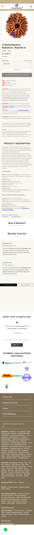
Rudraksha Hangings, (16, 448)
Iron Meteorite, (10, 474)
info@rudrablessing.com (18, 225)
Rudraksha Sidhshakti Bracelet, (21, 439)
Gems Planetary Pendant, (16, 446)
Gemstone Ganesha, (7, 495)
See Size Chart (28, 60)
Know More (17, 235)
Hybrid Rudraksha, (14, 437)
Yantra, (9, 501)
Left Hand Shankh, (12, 487)
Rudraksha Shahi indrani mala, (10, 441)
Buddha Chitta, (5, 454)
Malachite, (4, 472)
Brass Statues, (16, 501)
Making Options (17, 60)
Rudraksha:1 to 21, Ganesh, (17, 431)
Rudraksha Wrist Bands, (13, 456)
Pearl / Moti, (25, 464)
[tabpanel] (17, 327)
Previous (1, 2)
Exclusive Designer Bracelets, (13, 512)
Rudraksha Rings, (23, 452)
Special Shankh (5, 489)
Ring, (26, 462)
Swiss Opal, (27, 474)
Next (32, 2)
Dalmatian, (11, 470)
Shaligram (21, 482)
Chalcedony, (19, 476)
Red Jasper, (19, 474)
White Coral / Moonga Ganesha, (10, 499)
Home (2, 10)
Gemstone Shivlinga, (20, 495)
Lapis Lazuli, (18, 470)
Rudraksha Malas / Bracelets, (18, 443)
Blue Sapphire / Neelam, (17, 462)
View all (16, 345)
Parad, (15, 482)
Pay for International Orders (17, 75)
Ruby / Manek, (19, 468)
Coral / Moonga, (15, 464)
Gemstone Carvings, (23, 493)
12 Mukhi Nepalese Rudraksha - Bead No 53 (17, 10)
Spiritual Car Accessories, (23, 497)
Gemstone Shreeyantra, (8, 497)
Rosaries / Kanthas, (11, 458)
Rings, (15, 514)
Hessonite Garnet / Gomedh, (9, 466)
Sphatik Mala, (11, 503)
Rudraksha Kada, (12, 452)
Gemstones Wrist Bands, (18, 454)
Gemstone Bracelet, (19, 510)
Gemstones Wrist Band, (8, 476)
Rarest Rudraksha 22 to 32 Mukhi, (15, 432)
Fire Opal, (11, 472)
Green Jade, (10, 468)
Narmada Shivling (21, 503)
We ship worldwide (17, 1)
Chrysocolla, (22, 466)
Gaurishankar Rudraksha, (18, 435)
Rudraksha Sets (23, 458)
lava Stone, (26, 470)
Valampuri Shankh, (24, 487)
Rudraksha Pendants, (14, 450)
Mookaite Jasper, (20, 472)
